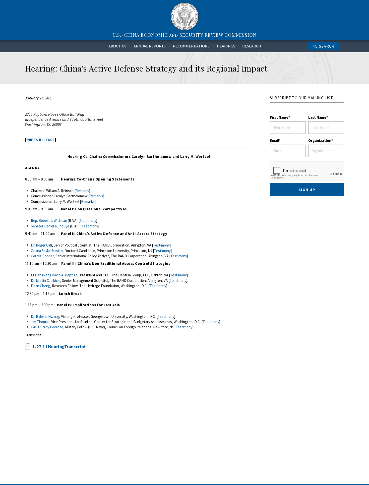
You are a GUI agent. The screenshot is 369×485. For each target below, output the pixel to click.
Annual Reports (150, 45)
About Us (117, 45)
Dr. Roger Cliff (41, 245)
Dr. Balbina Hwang (45, 316)
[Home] (185, 16)
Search (327, 46)
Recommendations (191, 45)
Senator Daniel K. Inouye (50, 226)
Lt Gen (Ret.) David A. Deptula (54, 275)
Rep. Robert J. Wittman (49, 220)
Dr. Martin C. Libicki (45, 280)
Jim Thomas (40, 321)
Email (274, 140)
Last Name (317, 117)
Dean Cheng (40, 285)
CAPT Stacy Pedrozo (47, 327)
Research (251, 45)
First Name (279, 117)
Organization (319, 140)
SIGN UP (306, 189)
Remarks (82, 190)
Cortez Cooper (42, 256)
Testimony (88, 220)
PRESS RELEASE (41, 139)
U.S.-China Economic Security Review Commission (184, 35)
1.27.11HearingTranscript (59, 346)
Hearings (226, 45)
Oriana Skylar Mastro (47, 250)
